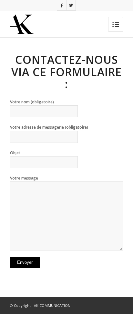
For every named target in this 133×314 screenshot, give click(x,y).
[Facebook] (61, 5)
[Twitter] (71, 5)
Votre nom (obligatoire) (32, 102)
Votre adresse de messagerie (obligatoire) (49, 127)
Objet (15, 153)
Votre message (24, 178)
